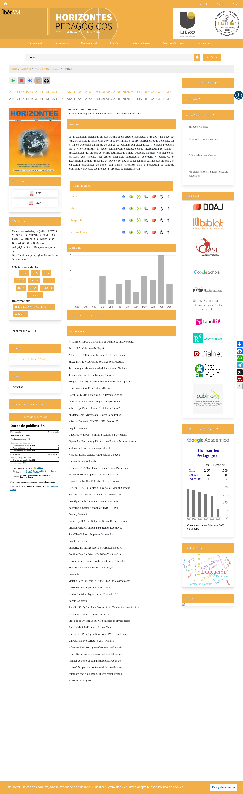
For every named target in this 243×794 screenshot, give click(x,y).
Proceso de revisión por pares (204, 139)
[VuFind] (132, 196)
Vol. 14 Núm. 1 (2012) (47, 68)
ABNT (20, 280)
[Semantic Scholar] (170, 197)
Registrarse (220, 3)
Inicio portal (35, 43)
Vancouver (34, 295)
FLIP (38, 202)
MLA (33, 287)
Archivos (26, 68)
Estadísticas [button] (205, 43)
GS (24, 463)
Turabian (47, 287)
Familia (74, 196)
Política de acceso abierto (202, 155)
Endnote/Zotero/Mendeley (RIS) (35, 306)
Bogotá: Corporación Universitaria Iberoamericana (41, 472)
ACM (24, 273)
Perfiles (40, 468)
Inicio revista (61, 43)
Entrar (234, 3)
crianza (73, 208)
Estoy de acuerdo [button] (223, 787)
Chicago (34, 280)
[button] (238, 95)
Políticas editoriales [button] (173, 43)
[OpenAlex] (162, 197)
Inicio (14, 68)
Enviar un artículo (208, 82)
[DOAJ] (155, 197)
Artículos (114, 43)
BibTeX (21, 313)
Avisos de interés (141, 43)
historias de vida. (79, 232)
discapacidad (76, 220)
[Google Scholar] (124, 197)
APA (46, 273)
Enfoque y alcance (198, 126)
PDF (38, 193)
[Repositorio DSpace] (140, 196)
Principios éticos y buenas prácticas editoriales (208, 173)
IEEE (21, 287)
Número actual (89, 43)
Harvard (49, 280)
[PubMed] (147, 197)
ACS (35, 273)
